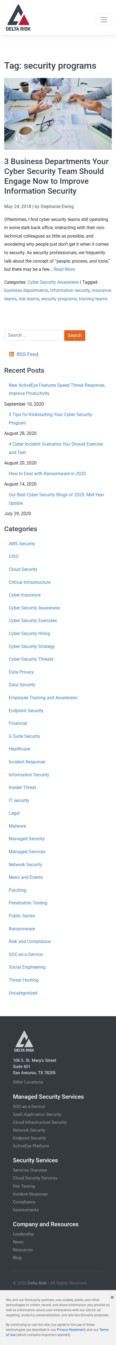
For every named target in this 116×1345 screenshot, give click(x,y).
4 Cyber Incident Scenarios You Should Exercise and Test (56, 448)
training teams (93, 298)
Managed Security (27, 838)
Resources (23, 1249)
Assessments (26, 1209)
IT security (19, 800)
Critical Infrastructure (29, 582)
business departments (26, 290)
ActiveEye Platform (31, 1146)
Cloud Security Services (35, 1178)
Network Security (25, 864)
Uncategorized (23, 993)
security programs (59, 298)
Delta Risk (37, 1283)
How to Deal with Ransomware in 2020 (47, 473)
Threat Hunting (24, 980)
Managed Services (27, 851)
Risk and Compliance (30, 941)
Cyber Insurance (25, 595)
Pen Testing (24, 1186)
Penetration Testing (28, 903)
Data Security (22, 684)
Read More (64, 269)
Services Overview (30, 1170)
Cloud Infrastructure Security (40, 1122)
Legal (14, 813)
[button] (112, 1297)
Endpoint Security (26, 710)
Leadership (23, 1234)
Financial (18, 723)
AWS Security (22, 543)
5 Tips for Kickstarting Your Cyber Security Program (50, 419)
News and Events (26, 877)
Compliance (24, 1202)
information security (70, 290)
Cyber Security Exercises (33, 620)
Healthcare (19, 749)
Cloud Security (23, 569)
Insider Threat (22, 787)
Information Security (29, 774)
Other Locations (28, 1082)
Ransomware (22, 928)
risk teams (29, 298)
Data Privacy (21, 672)
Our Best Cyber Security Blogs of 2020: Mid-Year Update (56, 499)
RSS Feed (27, 354)
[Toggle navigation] (104, 19)
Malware (17, 826)
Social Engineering (27, 967)
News (18, 1242)
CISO (14, 556)
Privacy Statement (71, 1330)
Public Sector (22, 916)
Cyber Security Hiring (29, 633)
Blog (17, 1257)
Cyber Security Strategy (32, 646)
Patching (17, 890)
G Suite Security (24, 736)
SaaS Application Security (37, 1114)
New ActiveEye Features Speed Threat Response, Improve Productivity (57, 389)
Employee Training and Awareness (43, 697)
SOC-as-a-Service (26, 954)
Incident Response (27, 762)
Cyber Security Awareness (53, 282)
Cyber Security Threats (31, 659)
